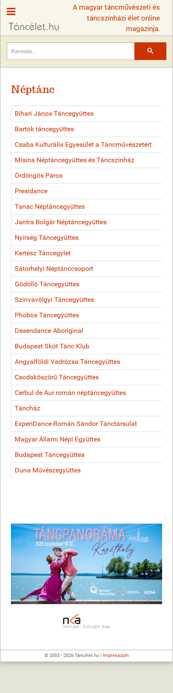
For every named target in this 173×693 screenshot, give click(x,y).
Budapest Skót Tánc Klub (52, 346)
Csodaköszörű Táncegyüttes (57, 377)
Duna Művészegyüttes (48, 470)
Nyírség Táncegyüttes (47, 237)
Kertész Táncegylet (43, 253)
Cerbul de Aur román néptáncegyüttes (70, 393)
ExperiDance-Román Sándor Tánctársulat (76, 424)
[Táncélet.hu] (30, 16)
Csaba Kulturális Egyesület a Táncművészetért (83, 144)
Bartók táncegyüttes (44, 129)
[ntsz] (86, 564)
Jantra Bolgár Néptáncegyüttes (61, 222)
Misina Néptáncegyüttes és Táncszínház (74, 160)
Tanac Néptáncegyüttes (50, 206)
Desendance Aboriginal (49, 331)
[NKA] (86, 622)
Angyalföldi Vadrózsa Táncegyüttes (67, 362)
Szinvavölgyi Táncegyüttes (54, 300)
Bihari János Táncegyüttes (54, 113)
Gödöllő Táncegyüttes (47, 284)
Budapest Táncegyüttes (49, 455)
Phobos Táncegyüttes (47, 315)
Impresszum (116, 655)
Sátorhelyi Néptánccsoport (54, 269)
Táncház (27, 408)
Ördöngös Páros (39, 175)
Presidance (31, 191)
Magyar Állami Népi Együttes (57, 439)
